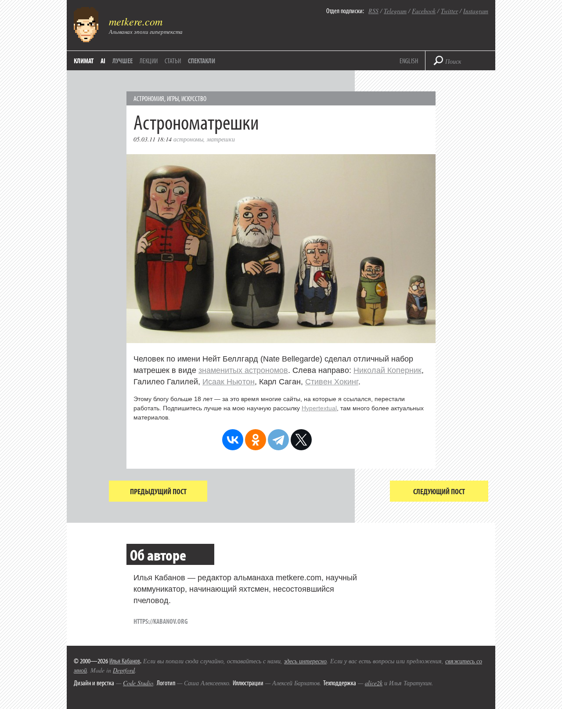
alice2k (373, 683)
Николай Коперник (387, 370)
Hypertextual (319, 408)
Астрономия (148, 98)
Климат (84, 60)
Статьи (173, 60)
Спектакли (201, 60)
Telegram (395, 11)
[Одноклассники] (255, 439)
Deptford (124, 670)
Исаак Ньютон (228, 381)
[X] (301, 439)
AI (103, 60)
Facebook (424, 11)
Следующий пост (439, 491)
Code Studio (138, 683)
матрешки (221, 139)
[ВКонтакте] (232, 439)
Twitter (449, 11)
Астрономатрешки (196, 121)
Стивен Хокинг (331, 381)
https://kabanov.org (160, 621)
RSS (373, 11)
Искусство (193, 98)
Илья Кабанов (124, 660)
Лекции (149, 60)
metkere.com (135, 21)
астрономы (188, 139)
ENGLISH (409, 60)
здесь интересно (305, 661)
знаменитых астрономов (243, 370)
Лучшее (122, 60)
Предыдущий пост (158, 491)
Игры (173, 98)
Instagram (475, 11)
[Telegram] (278, 439)
